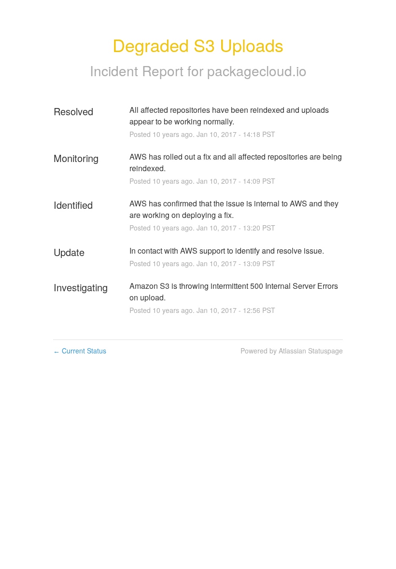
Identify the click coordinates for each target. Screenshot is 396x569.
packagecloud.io (257, 70)
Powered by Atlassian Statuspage (291, 350)
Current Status (79, 350)
